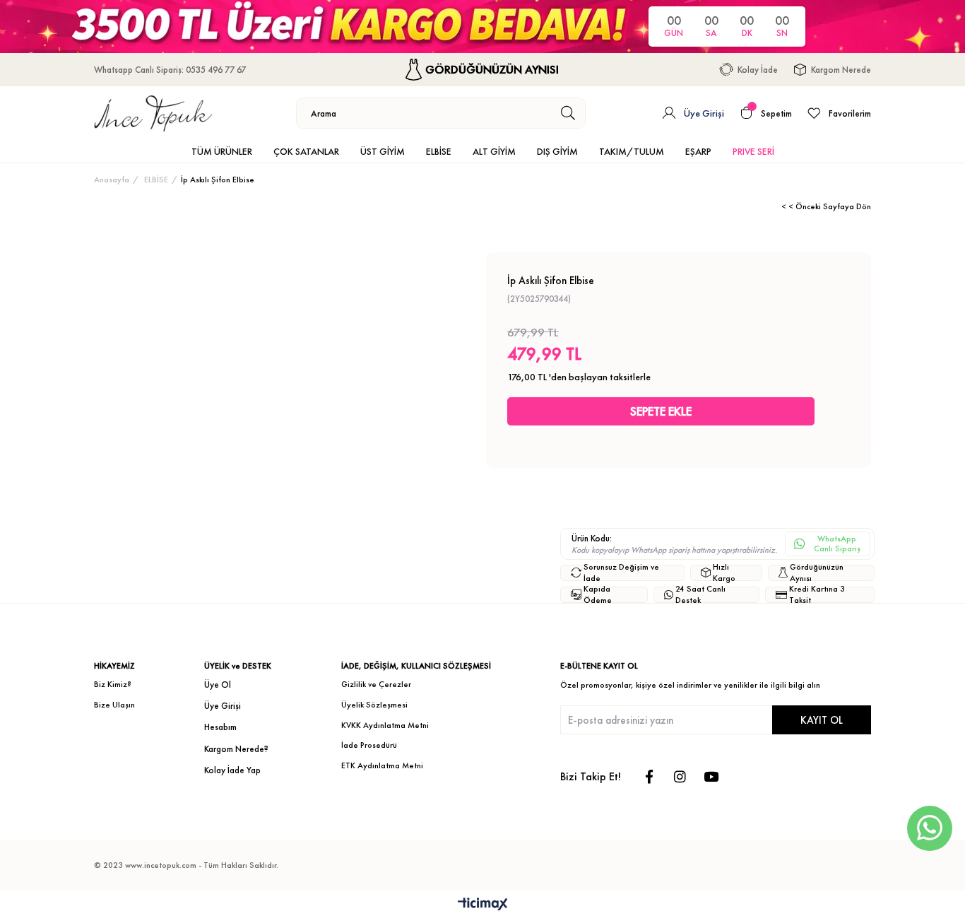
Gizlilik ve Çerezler (376, 684)
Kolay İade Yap (232, 770)
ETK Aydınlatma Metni (382, 765)
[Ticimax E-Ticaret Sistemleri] (483, 905)
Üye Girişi (222, 706)
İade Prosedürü (369, 745)
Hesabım (220, 727)
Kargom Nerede (841, 70)
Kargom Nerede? (236, 749)
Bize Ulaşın (114, 704)
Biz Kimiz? (112, 684)
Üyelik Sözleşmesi (374, 704)
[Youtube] (711, 776)
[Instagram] (680, 776)
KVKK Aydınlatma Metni (385, 725)
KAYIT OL (821, 720)
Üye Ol (217, 685)
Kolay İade (758, 70)
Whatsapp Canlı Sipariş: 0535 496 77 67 (170, 70)
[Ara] (568, 113)
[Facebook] (649, 776)
